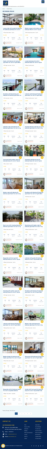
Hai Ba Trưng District (38, 432)
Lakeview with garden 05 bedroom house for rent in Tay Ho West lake (33, 258)
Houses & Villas (27, 426)
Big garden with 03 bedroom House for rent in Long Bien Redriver (12, 390)
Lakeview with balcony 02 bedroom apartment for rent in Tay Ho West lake (12, 325)
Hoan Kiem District (38, 430)
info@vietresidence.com (13, 434)
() (6, 6)
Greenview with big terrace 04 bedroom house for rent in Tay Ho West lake (33, 161)
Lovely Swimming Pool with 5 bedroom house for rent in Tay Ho (33, 61)
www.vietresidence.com (12, 436)
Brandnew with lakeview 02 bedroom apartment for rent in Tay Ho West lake (34, 194)
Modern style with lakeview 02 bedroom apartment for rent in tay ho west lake (12, 194)
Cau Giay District (38, 438)
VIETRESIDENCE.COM (8, 425)
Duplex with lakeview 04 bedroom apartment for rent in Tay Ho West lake (12, 62)
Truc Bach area (37, 428)
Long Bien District (38, 436)
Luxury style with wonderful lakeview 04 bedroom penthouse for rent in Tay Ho (12, 29)
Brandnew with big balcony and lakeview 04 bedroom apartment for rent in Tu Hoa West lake (12, 95)
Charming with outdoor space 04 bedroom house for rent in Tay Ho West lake (11, 292)
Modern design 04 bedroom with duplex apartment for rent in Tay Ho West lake (12, 358)
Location (25, 434)
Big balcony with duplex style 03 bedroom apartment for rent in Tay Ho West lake (34, 226)
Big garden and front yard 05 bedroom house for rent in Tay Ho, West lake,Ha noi (11, 259)
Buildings (25, 430)
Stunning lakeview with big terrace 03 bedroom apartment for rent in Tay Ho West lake (34, 128)
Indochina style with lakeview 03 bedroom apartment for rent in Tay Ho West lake (12, 128)
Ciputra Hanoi (37, 424)
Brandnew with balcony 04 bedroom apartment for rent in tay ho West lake (34, 292)
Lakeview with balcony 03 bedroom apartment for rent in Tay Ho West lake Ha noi (33, 95)
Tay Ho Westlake (38, 426)
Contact (25, 438)
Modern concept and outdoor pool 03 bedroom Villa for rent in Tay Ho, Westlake (34, 29)
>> (30, 413)
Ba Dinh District (37, 434)
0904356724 (9, 43)
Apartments (26, 428)
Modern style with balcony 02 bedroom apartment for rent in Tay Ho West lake (34, 325)
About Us (25, 436)
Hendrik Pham (9, 8)
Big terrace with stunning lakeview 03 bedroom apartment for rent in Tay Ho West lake (12, 226)
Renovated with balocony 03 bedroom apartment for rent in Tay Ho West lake (34, 358)
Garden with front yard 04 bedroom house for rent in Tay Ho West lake (34, 390)
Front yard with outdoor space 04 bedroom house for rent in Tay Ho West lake (11, 161)
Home (4, 8)
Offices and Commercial (28, 432)
